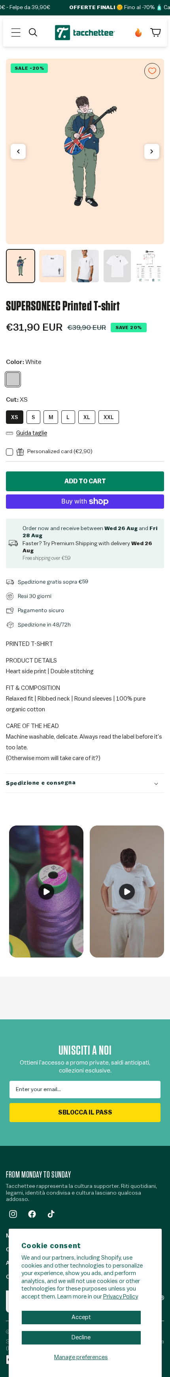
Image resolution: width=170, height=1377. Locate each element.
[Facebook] (32, 1214)
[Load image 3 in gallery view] (85, 266)
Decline (81, 1338)
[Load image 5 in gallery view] (149, 266)
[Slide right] (151, 151)
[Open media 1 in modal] (85, 151)
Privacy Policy (120, 1297)
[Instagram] (13, 1214)
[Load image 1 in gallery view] (20, 266)
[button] (16, 32)
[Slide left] (18, 151)
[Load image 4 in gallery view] (117, 266)
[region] (85, 171)
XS (14, 417)
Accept (81, 1317)
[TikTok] (51, 1214)
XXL (109, 417)
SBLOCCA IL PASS (85, 1112)
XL (86, 417)
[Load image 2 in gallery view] (53, 266)
